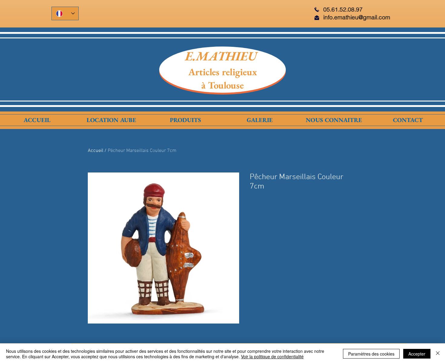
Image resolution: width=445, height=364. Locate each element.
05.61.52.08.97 (343, 9)
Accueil (95, 151)
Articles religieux (222, 72)
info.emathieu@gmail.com (356, 17)
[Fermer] (437, 353)
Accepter (416, 354)
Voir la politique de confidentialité (272, 356)
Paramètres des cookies (371, 354)
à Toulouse (222, 85)
